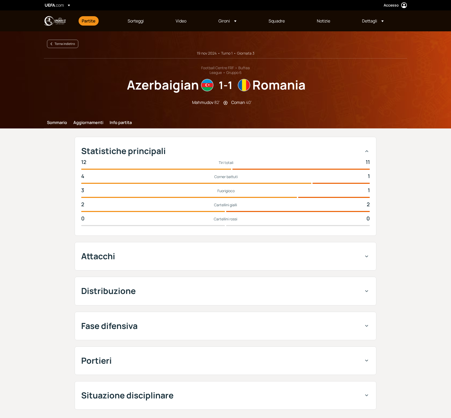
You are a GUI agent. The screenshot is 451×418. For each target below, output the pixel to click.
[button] (227, 21)
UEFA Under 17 (55, 21)
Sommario (57, 122)
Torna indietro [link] (65, 44)
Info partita (121, 122)
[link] (88, 21)
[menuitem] (98, 21)
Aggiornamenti (88, 122)
